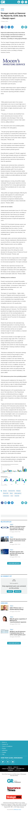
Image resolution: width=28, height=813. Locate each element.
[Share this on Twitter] (5, 27)
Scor (12, 495)
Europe (5, 490)
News (11, 493)
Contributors (20, 768)
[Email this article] (12, 27)
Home (2, 10)
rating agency (17, 493)
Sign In (10, 767)
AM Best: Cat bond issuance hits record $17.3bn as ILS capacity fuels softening (17, 528)
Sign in (7, 23)
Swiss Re (17, 495)
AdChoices (4, 750)
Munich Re (5, 493)
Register (17, 591)
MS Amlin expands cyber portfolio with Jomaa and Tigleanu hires (17, 553)
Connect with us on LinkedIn (8, 762)
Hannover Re (11, 490)
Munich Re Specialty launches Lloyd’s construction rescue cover (18, 540)
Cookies (4, 752)
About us (4, 742)
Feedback (10, 770)
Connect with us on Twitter (3, 762)
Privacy (4, 748)
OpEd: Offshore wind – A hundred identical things (16, 608)
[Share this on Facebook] (2, 27)
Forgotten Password (8, 768)
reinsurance (6, 495)
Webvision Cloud (17, 809)
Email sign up (13, 762)
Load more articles (14, 563)
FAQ (3, 754)
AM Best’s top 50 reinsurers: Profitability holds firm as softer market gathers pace (18, 633)
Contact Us (5, 744)
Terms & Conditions (7, 746)
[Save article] (25, 27)
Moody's (18, 490)
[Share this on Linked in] (8, 27)
